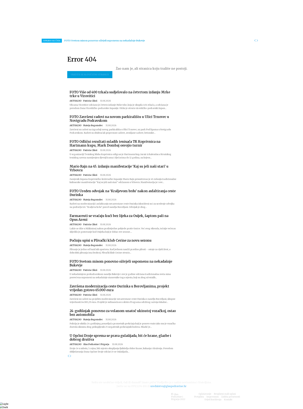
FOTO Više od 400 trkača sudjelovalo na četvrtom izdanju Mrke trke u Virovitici (120, 94)
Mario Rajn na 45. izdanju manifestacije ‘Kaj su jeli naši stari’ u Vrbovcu (119, 168)
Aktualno (75, 101)
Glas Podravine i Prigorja (96, 344)
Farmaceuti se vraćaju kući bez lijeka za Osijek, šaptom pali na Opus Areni (119, 218)
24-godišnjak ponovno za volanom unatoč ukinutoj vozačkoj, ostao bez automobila (123, 313)
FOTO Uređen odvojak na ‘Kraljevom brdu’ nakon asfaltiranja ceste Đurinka (123, 193)
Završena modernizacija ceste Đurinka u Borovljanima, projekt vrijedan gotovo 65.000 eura (119, 288)
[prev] (255, 40)
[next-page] (70, 356)
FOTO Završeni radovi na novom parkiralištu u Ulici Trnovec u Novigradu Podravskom (119, 119)
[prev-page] (68, 356)
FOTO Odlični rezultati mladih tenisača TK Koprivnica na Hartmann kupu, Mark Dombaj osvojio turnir (115, 143)
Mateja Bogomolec (93, 125)
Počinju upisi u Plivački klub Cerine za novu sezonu (111, 240)
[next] (257, 40)
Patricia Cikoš (90, 100)
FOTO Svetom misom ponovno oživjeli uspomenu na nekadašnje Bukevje (104, 40)
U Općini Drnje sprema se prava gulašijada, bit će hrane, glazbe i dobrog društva (120, 337)
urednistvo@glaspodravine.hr (168, 386)
